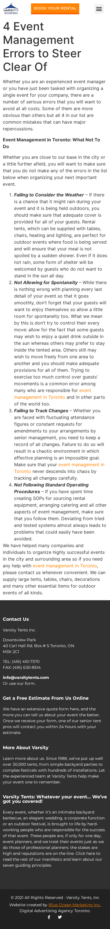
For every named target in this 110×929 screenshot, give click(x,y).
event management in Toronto (65, 565)
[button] (99, 8)
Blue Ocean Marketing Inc (74, 904)
